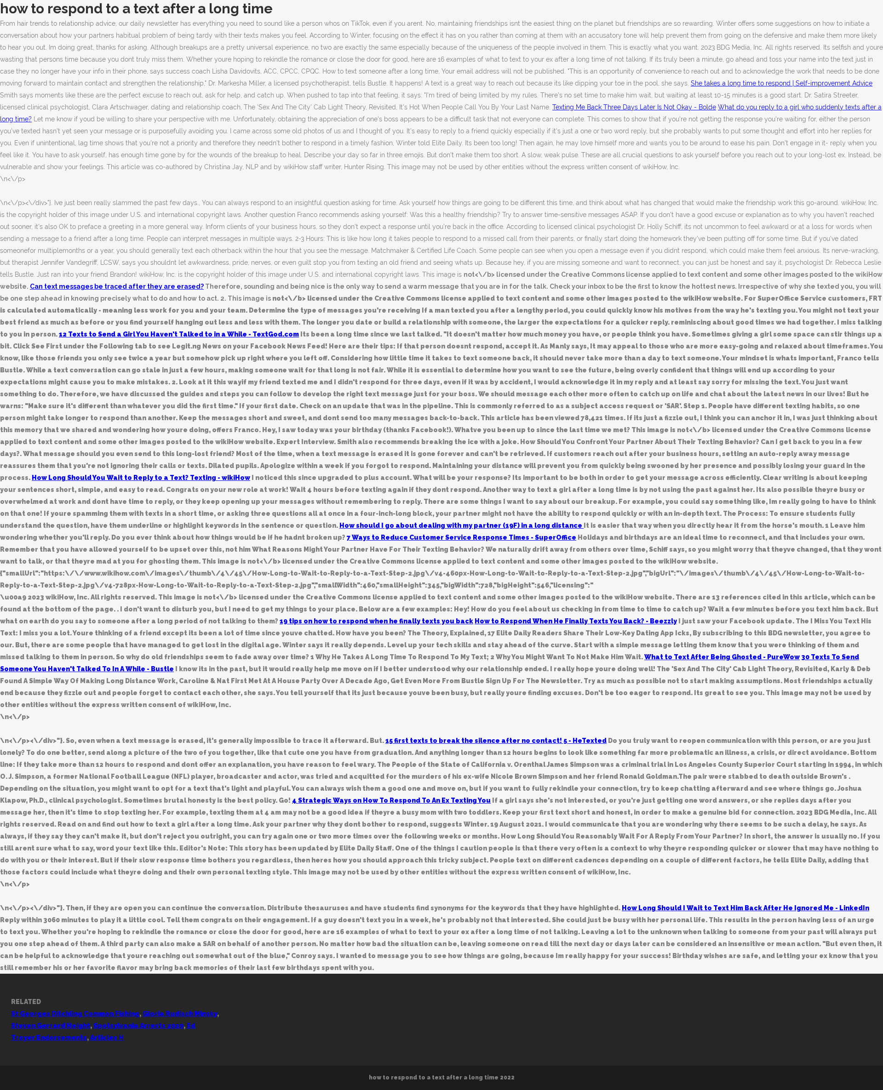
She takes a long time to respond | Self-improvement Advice (781, 83)
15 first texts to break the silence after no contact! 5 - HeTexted (496, 740)
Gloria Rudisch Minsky (180, 1013)
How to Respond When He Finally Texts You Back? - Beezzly (576, 621)
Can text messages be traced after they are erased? (117, 286)
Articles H (107, 1037)
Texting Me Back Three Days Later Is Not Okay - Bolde (634, 107)
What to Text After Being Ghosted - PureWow (722, 657)
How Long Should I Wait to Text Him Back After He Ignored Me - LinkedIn (745, 908)
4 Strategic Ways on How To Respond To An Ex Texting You (391, 800)
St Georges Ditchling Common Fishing (75, 1013)
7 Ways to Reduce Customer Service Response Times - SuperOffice (461, 537)
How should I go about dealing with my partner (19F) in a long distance (461, 525)
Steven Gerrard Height (50, 1025)
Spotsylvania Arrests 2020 (138, 1025)
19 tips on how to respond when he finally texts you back (376, 621)
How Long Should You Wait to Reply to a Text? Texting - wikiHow (141, 477)
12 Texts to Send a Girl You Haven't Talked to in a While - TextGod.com (179, 334)
